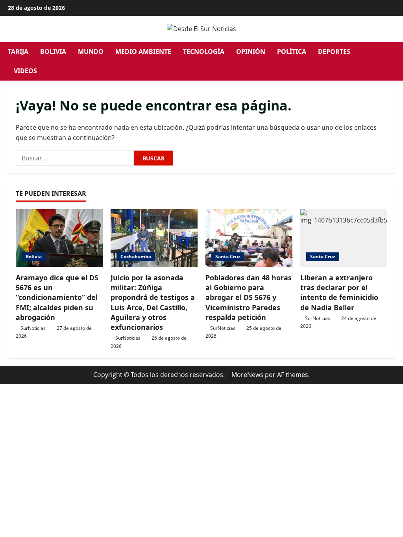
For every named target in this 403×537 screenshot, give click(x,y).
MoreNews (247, 374)
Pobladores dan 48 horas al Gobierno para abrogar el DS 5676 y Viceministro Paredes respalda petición (248, 297)
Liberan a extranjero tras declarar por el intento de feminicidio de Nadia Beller (339, 292)
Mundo (91, 51)
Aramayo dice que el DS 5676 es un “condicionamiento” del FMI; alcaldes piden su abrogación (57, 297)
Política (291, 51)
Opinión (250, 51)
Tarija (18, 51)
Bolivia (53, 51)
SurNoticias (33, 328)
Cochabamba (135, 256)
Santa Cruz (227, 256)
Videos (25, 70)
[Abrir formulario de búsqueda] (392, 61)
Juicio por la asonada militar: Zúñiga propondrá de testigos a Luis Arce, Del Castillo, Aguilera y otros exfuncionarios (153, 302)
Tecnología (203, 51)
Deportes (334, 51)
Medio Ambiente (143, 51)
